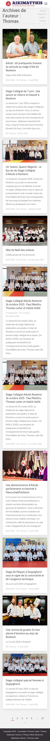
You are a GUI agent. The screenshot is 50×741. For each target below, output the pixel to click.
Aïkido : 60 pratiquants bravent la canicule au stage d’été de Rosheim (24, 67)
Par (22, 80)
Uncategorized (12, 313)
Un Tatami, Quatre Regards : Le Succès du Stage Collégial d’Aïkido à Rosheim (23, 170)
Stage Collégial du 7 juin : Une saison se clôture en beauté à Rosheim (23, 95)
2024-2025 (10, 531)
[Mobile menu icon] (45, 3)
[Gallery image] (25, 44)
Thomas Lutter (33, 731)
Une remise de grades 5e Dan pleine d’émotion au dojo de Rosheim (23, 633)
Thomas (11, 21)
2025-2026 (10, 80)
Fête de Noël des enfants (20, 250)
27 (42, 718)
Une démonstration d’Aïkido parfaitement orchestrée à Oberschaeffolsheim (22, 489)
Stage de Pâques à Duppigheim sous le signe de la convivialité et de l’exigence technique (25, 575)
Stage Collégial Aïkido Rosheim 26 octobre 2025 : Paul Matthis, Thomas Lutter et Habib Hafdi (24, 304)
